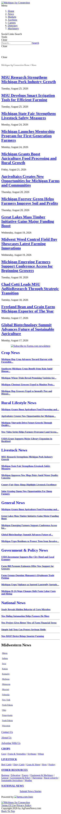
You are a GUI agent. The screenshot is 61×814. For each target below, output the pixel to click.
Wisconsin (6, 726)
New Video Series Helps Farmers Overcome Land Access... (29, 432)
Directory (13, 25)
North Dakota (7, 705)
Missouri (5, 689)
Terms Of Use (8, 805)
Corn (3, 754)
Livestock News (14, 450)
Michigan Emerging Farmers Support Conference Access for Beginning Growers (27, 266)
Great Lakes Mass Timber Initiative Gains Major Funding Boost (27, 221)
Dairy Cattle (19, 764)
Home (11, 11)
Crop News (10, 353)
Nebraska (5, 695)
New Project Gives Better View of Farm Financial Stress (28, 623)
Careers (12, 22)
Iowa (4, 663)
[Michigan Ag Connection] (15, 2)
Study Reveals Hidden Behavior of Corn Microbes (25, 609)
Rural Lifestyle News (18, 403)
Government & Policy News (24, 550)
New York (6, 700)
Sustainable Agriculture (12, 780)
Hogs (44, 764)
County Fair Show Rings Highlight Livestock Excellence (28, 484)
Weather (28, 780)
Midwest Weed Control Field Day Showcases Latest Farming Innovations (29, 243)
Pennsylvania (7, 715)
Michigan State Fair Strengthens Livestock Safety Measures (28, 115)
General (4, 778)
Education (15, 775)
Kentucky (6, 674)
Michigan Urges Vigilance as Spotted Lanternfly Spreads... (30, 584)
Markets (12, 17)
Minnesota (6, 684)
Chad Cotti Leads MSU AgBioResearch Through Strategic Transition (30, 288)
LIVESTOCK (9, 759)
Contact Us (7, 732)
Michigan (5, 679)
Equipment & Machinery (41, 775)
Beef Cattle (6, 764)
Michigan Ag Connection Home (15, 65)
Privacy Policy (23, 805)
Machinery (13, 28)
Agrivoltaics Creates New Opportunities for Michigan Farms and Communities (30, 180)
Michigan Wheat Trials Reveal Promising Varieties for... (28, 378)
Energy (25, 775)
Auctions (12, 19)
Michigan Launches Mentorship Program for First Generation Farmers (28, 135)
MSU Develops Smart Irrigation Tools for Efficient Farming (28, 97)
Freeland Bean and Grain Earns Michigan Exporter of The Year (28, 309)
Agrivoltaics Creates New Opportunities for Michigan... (28, 416)
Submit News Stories (30, 791)
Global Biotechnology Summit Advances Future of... (27, 534)
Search (35, 43)
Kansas (5, 669)
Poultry (51, 764)
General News (13, 503)
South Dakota (7, 720)
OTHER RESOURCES (14, 770)
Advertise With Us (10, 743)
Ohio (4, 710)
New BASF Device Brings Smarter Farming (22, 636)
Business (5, 775)
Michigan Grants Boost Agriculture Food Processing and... (30, 409)
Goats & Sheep (33, 764)
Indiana (5, 658)
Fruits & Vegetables (17, 754)
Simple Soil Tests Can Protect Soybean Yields (23, 629)
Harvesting (37, 778)
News (11, 14)
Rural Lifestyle (51, 778)
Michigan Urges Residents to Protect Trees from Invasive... (30, 541)
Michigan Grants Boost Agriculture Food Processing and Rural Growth (28, 158)
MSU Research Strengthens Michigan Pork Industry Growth (28, 79)
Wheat (41, 754)
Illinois (4, 653)
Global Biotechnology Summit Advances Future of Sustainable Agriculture (27, 329)
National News (13, 603)
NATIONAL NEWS (12, 785)
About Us (6, 737)
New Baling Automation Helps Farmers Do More (25, 616)
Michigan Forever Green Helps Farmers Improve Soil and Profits (29, 201)
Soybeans (31, 754)
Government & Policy (20, 778)
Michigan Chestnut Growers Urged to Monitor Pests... (28, 384)
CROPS (5, 748)
